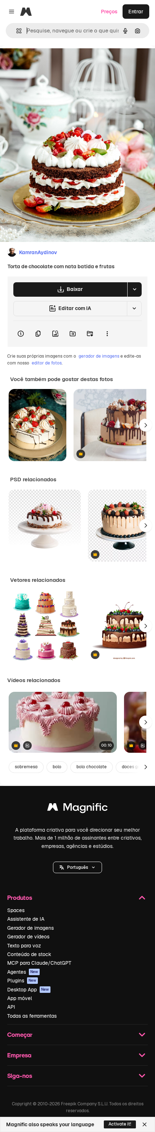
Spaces (16, 910)
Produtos (19, 897)
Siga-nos (19, 1075)
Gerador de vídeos (28, 936)
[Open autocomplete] (16, 31)
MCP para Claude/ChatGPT (39, 963)
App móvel (19, 998)
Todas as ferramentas (32, 1016)
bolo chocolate (91, 767)
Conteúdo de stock (29, 954)
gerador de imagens (99, 356)
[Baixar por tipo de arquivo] (134, 289)
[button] (77, 867)
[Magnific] (77, 808)
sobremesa (26, 767)
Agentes (22, 972)
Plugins (21, 980)
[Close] (144, 1124)
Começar (19, 1034)
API (11, 1007)
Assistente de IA (25, 919)
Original (46, 61)
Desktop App (28, 989)
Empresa (19, 1055)
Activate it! (119, 1124)
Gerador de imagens (30, 928)
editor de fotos (47, 363)
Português (77, 867)
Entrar (135, 11)
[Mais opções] (107, 334)
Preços (109, 11)
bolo (57, 767)
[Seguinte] (145, 425)
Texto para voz (24, 945)
